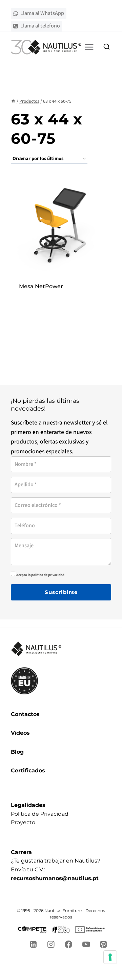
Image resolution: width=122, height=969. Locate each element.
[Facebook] (68, 944)
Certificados (28, 770)
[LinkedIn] (33, 944)
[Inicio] (13, 101)
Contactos (25, 714)
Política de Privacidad (39, 814)
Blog (17, 752)
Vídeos (20, 733)
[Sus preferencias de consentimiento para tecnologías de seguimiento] (110, 957)
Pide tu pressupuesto (61, 295)
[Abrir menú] (89, 47)
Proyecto (23, 822)
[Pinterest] (103, 944)
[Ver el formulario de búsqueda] (107, 47)
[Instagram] (51, 944)
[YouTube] (86, 944)
